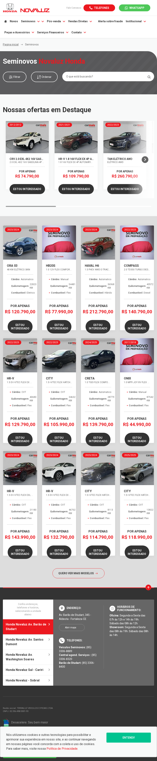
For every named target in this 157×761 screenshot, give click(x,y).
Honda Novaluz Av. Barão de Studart (26, 627)
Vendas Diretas (78, 21)
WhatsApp (136, 7)
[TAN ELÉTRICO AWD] (124, 137)
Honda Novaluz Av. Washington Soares (20, 657)
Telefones (101, 7)
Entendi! (129, 737)
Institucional (134, 21)
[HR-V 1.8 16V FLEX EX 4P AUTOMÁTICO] (76, 137)
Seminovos (28, 21)
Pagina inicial (11, 44)
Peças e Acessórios (17, 32)
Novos (14, 21)
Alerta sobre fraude (110, 21)
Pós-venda (54, 21)
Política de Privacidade (62, 748)
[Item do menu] (5, 21)
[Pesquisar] (149, 77)
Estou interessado (27, 189)
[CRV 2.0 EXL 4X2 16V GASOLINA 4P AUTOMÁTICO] (27, 137)
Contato (76, 32)
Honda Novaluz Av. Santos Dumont (24, 642)
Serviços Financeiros (50, 32)
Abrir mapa (70, 627)
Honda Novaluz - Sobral (22, 680)
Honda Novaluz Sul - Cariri (24, 670)
